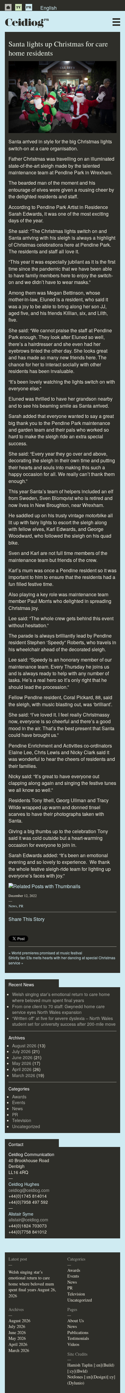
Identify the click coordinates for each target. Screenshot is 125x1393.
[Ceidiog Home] (8, 7)
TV (18, 7)
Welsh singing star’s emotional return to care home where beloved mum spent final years (61, 997)
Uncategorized (26, 1126)
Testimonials (78, 1338)
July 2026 (21, 1051)
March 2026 (23, 1075)
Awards (19, 1097)
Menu (116, 22)
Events (18, 1102)
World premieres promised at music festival (45, 952)
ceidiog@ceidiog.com (28, 1190)
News (12, 905)
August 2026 (24, 1045)
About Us (75, 1320)
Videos (73, 1344)
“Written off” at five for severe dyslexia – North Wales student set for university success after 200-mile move (64, 1021)
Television (21, 1120)
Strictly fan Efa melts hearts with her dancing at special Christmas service (61, 960)
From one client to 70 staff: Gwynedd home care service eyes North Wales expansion (58, 1009)
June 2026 (22, 1057)
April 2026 (22, 1069)
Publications (77, 1332)
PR (28, 7)
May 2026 (21, 1063)
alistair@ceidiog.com (28, 1220)
